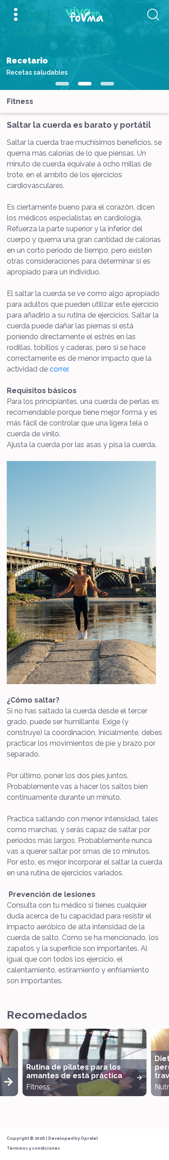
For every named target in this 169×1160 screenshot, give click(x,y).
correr (59, 369)
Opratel (89, 1138)
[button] (62, 83)
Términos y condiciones (33, 1148)
